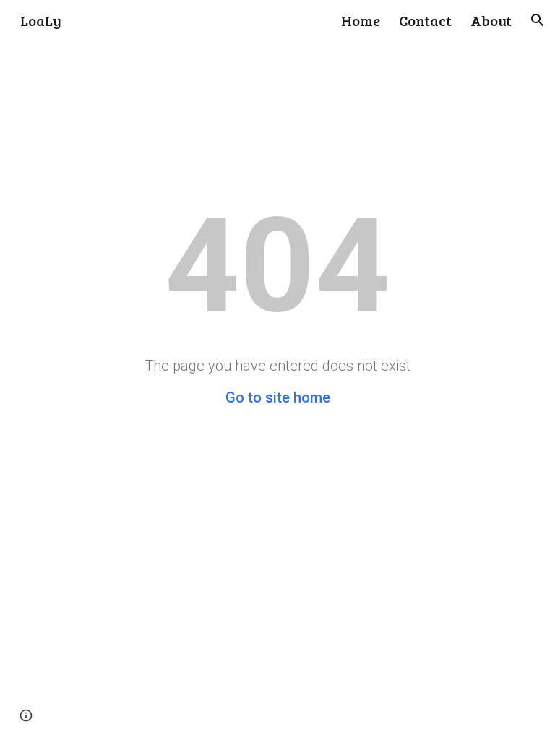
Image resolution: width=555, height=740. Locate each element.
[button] (537, 20)
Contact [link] (425, 20)
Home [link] (360, 20)
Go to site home (277, 397)
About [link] (491, 20)
